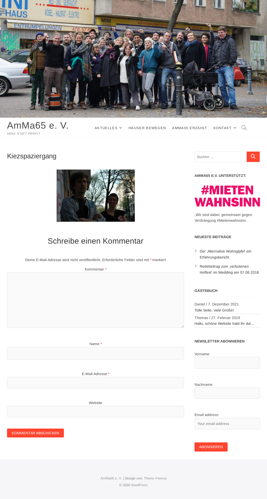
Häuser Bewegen (147, 128)
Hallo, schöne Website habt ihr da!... (224, 323)
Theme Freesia (155, 478)
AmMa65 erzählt (189, 128)
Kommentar (95, 269)
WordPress (139, 485)
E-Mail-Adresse (96, 374)
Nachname (204, 384)
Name (95, 344)
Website (95, 403)
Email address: (207, 415)
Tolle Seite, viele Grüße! (214, 310)
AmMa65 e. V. (38, 125)
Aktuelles (106, 128)
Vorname (202, 354)
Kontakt (223, 128)
